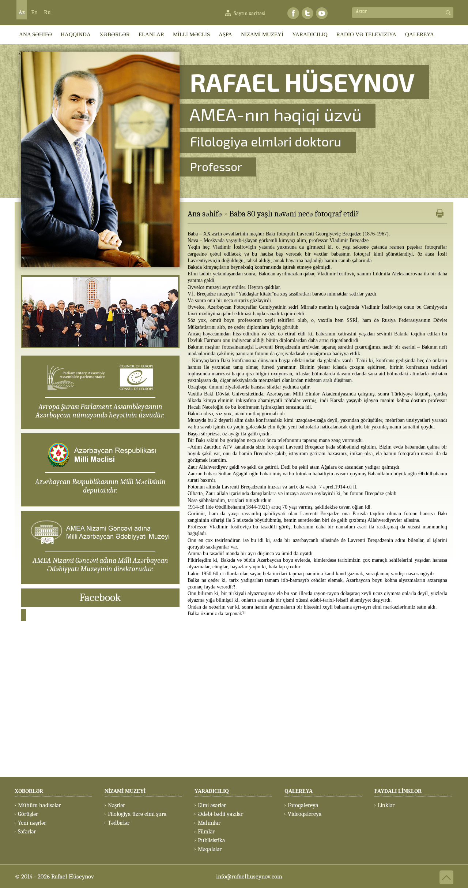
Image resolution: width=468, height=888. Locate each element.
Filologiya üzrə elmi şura (137, 814)
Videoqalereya (305, 814)
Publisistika (211, 840)
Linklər (386, 805)
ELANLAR (151, 34)
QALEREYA (419, 34)
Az (22, 12)
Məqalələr (210, 849)
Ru (47, 12)
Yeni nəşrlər (32, 823)
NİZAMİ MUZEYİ (262, 34)
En (34, 12)
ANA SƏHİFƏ (35, 34)
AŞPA (225, 34)
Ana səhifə (205, 214)
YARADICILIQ (310, 34)
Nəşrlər (116, 805)
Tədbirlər (118, 823)
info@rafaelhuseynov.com (249, 876)
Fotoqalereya (303, 805)
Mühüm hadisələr (39, 805)
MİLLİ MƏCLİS (191, 34)
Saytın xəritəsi (249, 13)
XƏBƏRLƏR (114, 34)
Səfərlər (27, 831)
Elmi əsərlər (212, 805)
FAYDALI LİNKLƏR (398, 791)
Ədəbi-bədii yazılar (220, 814)
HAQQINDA (76, 34)
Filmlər (206, 831)
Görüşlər (28, 814)
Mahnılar (209, 823)
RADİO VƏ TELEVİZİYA (366, 34)
